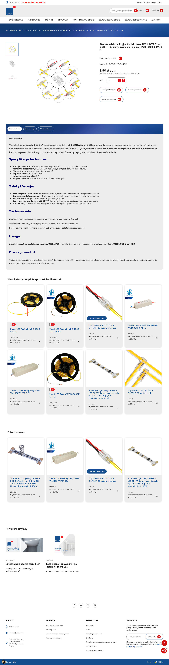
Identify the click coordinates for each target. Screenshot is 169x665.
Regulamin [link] (90, 626)
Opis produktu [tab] (14, 129)
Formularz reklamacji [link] (53, 638)
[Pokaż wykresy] (138, 73)
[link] (144, 10)
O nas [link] (139, 2)
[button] (164, 643)
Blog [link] (160, 2)
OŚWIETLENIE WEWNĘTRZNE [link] (83, 20)
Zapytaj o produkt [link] (109, 99)
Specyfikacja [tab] (30, 129)
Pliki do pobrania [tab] (46, 129)
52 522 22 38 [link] (14, 2)
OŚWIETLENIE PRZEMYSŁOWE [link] (136, 20)
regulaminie (158, 644)
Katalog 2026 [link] (51, 630)
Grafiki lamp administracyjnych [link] (57, 634)
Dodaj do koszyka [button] (109, 90)
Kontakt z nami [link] (150, 2)
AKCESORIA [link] (156, 20)
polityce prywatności (134, 647)
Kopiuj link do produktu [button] (108, 58)
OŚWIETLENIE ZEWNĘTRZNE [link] (109, 20)
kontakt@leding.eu (16, 633)
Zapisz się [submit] (152, 637)
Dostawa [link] (89, 638)
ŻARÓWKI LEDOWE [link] (16, 20)
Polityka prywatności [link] (94, 634)
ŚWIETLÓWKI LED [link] (33, 20)
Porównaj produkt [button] (134, 90)
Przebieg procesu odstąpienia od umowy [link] (101, 642)
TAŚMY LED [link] (49, 20)
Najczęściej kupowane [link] (54, 626)
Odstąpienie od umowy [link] (94, 650)
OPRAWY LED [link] (63, 20)
